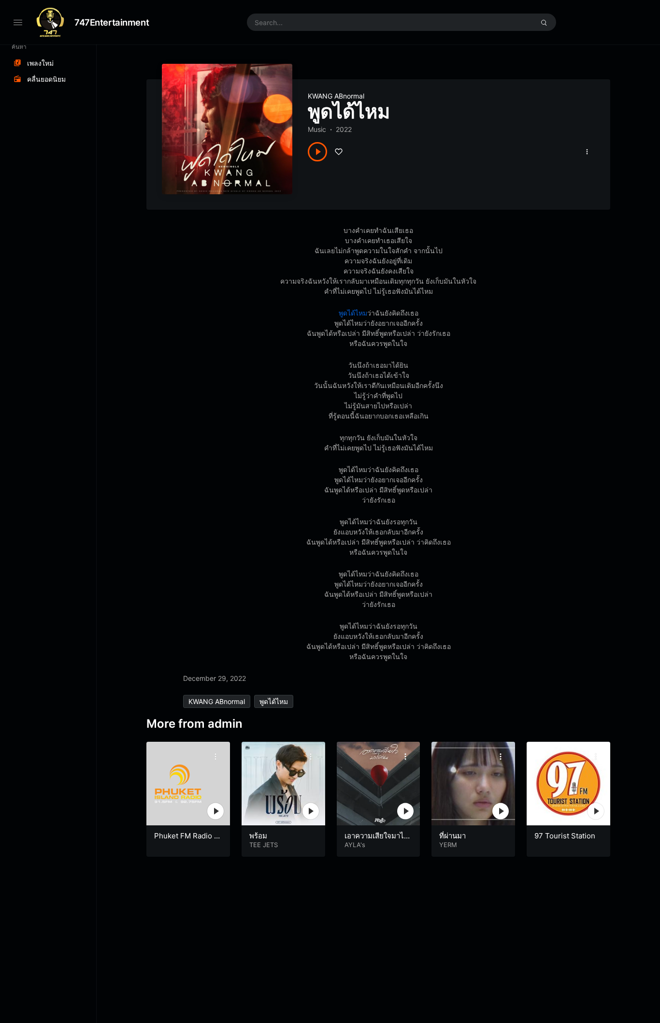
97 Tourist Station (564, 835)
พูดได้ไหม (353, 313)
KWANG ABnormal (336, 96)
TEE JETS (263, 845)
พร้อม (258, 835)
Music (317, 129)
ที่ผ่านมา (452, 835)
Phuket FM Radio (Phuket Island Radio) (187, 840)
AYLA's (354, 845)
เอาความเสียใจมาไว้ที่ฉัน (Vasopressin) (376, 840)
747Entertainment (111, 22)
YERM (448, 845)
